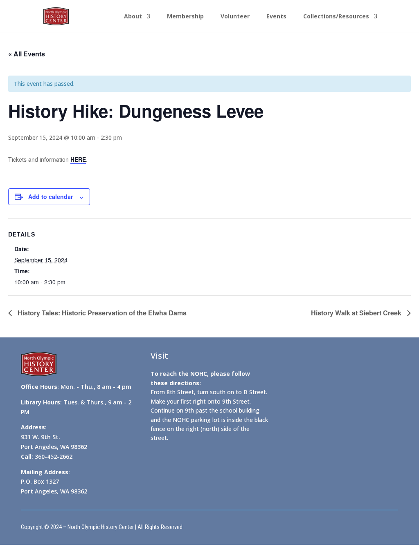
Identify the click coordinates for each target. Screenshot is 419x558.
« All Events (26, 53)
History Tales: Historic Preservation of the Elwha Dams (101, 312)
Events (276, 16)
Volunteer (235, 16)
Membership (185, 16)
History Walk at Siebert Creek (357, 312)
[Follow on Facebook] (227, 525)
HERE (78, 159)
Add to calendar (50, 196)
